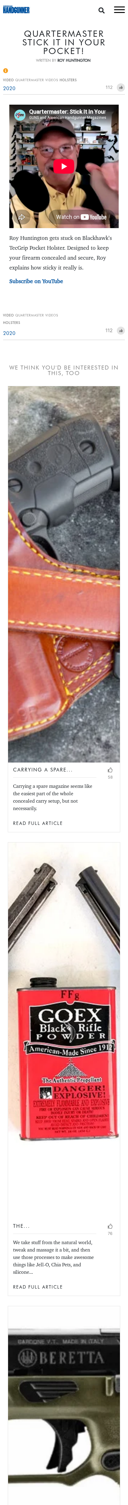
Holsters (68, 80)
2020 (9, 88)
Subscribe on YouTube (36, 281)
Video (8, 80)
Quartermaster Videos (36, 80)
